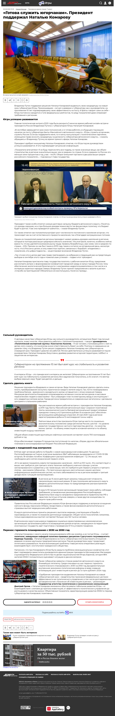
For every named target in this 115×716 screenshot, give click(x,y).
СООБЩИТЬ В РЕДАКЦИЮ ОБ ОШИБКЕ (31, 677)
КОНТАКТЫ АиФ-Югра (26, 674)
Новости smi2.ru (10, 667)
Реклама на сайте (42, 674)
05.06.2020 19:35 (8, 9)
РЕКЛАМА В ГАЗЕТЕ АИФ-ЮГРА (60, 674)
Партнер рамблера (38, 707)
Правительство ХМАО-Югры (39, 95)
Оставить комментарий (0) (94, 602)
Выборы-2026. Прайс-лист (82, 674)
